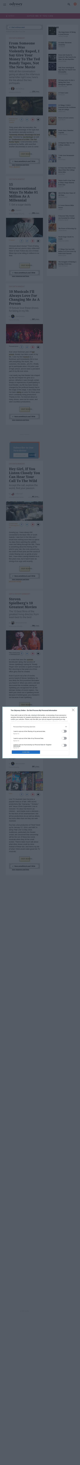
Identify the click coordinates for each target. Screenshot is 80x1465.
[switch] (64, 731)
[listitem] (40, 727)
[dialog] (40, 732)
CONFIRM (26, 752)
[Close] (74, 710)
